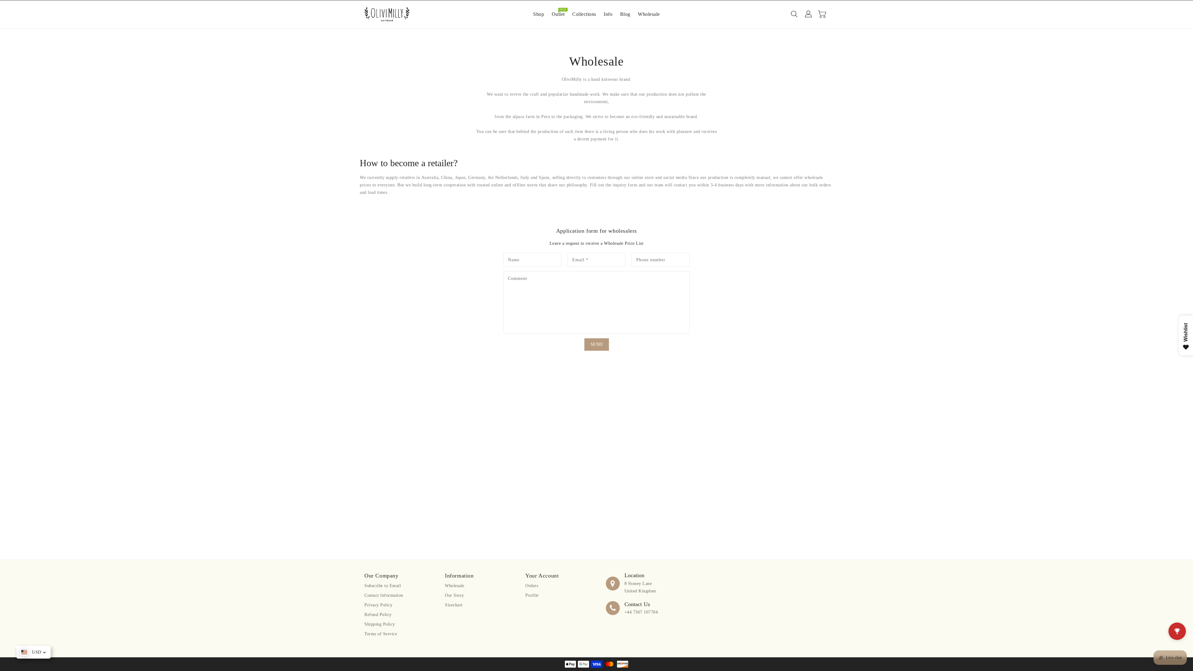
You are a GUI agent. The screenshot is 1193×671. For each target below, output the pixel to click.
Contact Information (383, 595)
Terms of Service (380, 634)
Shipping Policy (379, 624)
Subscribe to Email (382, 585)
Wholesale (454, 585)
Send (597, 344)
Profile (532, 595)
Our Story (454, 595)
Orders (531, 585)
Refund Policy (378, 614)
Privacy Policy (378, 605)
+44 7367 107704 (641, 612)
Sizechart (454, 605)
